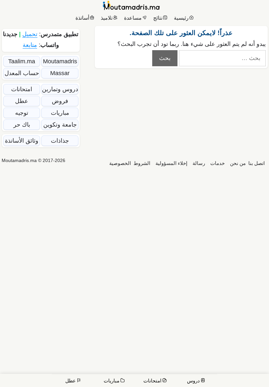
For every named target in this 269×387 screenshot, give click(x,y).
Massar (60, 73)
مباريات (60, 113)
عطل (21, 101)
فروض (60, 101)
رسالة (199, 163)
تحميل (29, 34)
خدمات (217, 163)
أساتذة (82, 18)
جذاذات (60, 140)
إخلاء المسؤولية (171, 163)
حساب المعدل (22, 73)
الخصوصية (120, 163)
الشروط (142, 163)
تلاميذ (107, 18)
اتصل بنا (256, 163)
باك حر (21, 124)
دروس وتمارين (60, 89)
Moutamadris (60, 61)
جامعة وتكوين (60, 124)
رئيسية (181, 18)
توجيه (21, 113)
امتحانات (21, 89)
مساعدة (133, 18)
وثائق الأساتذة (21, 140)
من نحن (238, 163)
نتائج (157, 18)
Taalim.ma (21, 61)
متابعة (30, 45)
